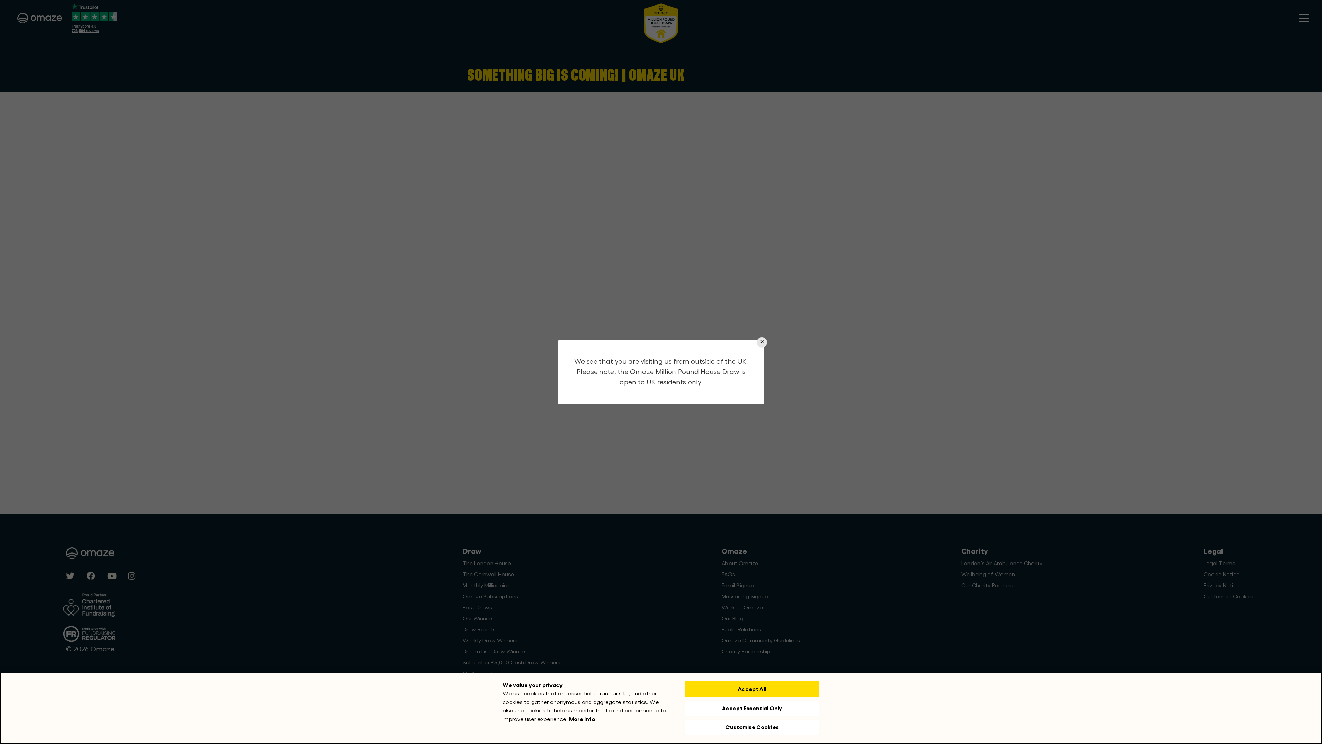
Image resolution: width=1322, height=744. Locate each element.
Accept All (752, 689)
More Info (582, 719)
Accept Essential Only (752, 708)
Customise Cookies (752, 727)
